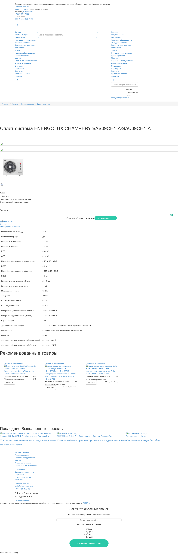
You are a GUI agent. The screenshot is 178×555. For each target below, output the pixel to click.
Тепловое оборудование (25, 39)
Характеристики (7, 221)
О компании (20, 65)
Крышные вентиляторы (25, 45)
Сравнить (70, 218)
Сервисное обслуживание (26, 60)
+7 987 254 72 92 (22, 14)
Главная (5, 104)
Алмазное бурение (23, 63)
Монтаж (18, 58)
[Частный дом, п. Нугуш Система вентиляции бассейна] (143, 433)
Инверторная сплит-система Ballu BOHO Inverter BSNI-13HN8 (100, 372)
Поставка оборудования (25, 52)
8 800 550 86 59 (21, 9)
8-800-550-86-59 (118, 89)
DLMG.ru (86, 503)
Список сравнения (104, 218)
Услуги (17, 50)
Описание (4, 223)
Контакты (19, 71)
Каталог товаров (22, 452)
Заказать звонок (22, 6)
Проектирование (22, 55)
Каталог (18, 32)
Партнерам (19, 68)
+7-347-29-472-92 (118, 95)
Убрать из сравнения (85, 218)
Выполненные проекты (24, 471)
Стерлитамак (28, 11)
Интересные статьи (23, 477)
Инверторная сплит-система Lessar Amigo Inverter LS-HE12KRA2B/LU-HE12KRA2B (60, 376)
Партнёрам (19, 474)
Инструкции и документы (10, 226)
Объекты (18, 76)
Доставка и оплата (22, 73)
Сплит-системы (43, 104)
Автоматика (20, 47)
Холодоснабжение (22, 42)
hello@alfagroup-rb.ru (24, 18)
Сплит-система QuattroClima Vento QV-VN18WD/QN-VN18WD (19, 372)
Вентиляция (20, 37)
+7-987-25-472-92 (118, 92)
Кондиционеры (21, 34)
